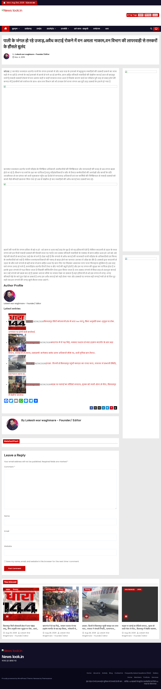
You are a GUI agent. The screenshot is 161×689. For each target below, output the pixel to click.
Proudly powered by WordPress (14, 678)
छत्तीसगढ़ (28, 29)
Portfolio (146, 677)
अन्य (107, 29)
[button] (151, 28)
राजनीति (64, 29)
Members (138, 677)
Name (7, 516)
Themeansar (47, 678)
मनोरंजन (96, 29)
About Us (96, 673)
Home (89, 673)
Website (8, 546)
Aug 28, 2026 (51, 633)
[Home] (5, 29)
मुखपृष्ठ (15, 29)
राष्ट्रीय (39, 29)
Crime (155, 15)
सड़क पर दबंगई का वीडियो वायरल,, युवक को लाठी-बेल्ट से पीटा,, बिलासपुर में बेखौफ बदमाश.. (139, 627)
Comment (9, 466)
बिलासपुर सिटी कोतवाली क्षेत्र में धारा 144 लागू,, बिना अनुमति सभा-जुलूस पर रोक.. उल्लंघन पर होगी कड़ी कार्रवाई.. (21, 629)
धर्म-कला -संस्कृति (81, 29)
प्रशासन (140, 15)
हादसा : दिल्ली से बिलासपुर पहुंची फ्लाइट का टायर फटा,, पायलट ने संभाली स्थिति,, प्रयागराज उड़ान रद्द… (100, 629)
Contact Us (119, 673)
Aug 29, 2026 (11, 633)
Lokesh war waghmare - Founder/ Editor (32, 54)
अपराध (139, 589)
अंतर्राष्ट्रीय (50, 29)
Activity (104, 673)
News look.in (13, 15)
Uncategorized (33, 342)
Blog (111, 673)
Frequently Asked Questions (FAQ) (138, 673)
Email (6, 531)
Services (155, 677)
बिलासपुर (148, 15)
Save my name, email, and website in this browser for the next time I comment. (42, 561)
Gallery (155, 673)
